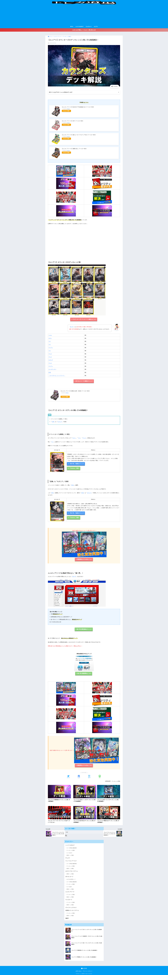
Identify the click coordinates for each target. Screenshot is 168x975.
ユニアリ (96, 26)
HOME (85, 968)
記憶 (49, 372)
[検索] (66, 835)
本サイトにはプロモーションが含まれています (60, 92)
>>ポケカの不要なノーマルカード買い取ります (84, 30)
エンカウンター (52, 369)
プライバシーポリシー (87, 971)
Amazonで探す (66, 110)
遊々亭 (71, 326)
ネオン (50, 338)
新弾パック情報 (70, 855)
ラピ (49, 341)
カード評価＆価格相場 (72, 847)
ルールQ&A (69, 886)
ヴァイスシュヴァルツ (71, 907)
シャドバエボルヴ (79, 26)
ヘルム (50, 335)
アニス (50, 353)
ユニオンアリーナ (69, 891)
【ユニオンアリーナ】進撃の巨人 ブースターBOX (73, 148)
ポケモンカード (69, 876)
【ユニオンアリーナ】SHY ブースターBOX (72, 121)
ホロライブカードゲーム (71, 871)
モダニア (50, 360)
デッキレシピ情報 (116, 781)
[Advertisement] (84, 15)
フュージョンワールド (71, 860)
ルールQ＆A (69, 852)
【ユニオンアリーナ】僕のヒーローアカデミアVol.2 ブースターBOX (78, 134)
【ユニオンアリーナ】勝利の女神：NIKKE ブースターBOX (75, 391)
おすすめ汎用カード (71, 879)
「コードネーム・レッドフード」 (56, 375)
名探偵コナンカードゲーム (72, 910)
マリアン (50, 347)
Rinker (68, 108)
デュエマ (67, 858)
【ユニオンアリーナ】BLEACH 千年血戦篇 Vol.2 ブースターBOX (77, 107)
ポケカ (71, 26)
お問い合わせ (79, 971)
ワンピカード (89, 26)
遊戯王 (67, 918)
